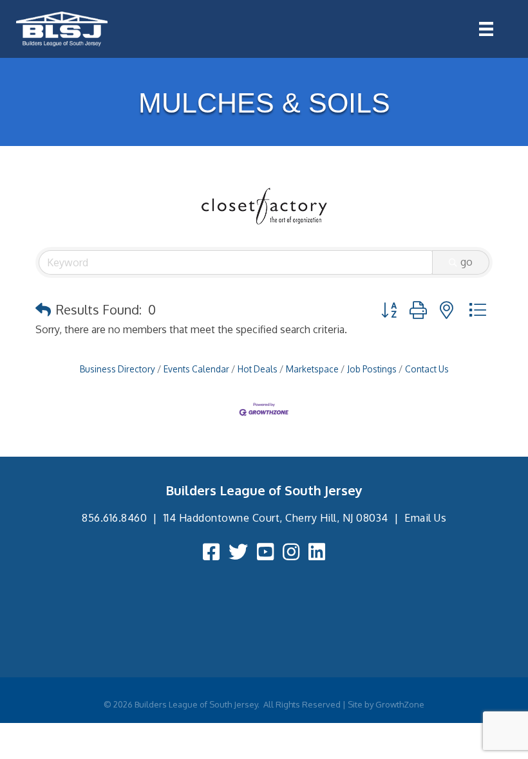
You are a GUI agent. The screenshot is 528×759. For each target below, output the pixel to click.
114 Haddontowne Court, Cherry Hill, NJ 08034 (276, 517)
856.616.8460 (114, 517)
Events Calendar (196, 368)
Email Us (425, 517)
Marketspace (312, 368)
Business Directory (117, 368)
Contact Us (427, 368)
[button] (43, 309)
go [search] (466, 261)
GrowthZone (399, 704)
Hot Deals (258, 368)
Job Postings (372, 368)
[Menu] (486, 29)
